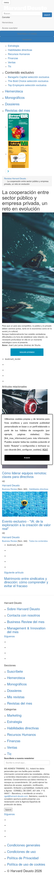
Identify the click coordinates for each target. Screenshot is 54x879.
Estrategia (13, 45)
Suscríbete (15, 671)
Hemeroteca (7, 22)
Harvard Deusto (11, 485)
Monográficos (15, 97)
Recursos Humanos (19, 54)
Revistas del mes (17, 110)
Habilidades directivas (20, 50)
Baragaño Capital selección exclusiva (28, 77)
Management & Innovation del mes (26, 630)
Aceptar (27, 458)
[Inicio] (27, 8)
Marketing (14, 715)
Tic (9, 66)
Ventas (12, 62)
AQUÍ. (45, 449)
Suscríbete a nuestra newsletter (19, 758)
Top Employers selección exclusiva (27, 85)
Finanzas (13, 58)
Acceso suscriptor (10, 28)
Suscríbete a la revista (27, 33)
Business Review (9, 489)
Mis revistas (16, 696)
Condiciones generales (23, 845)
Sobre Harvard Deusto (23, 608)
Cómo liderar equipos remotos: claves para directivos (24, 474)
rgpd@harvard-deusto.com (16, 796)
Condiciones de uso (21, 851)
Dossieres (12, 103)
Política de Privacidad (22, 857)
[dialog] (27, 439)
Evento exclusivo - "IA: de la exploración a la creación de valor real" (26, 525)
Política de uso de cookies (26, 864)
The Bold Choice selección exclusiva (28, 81)
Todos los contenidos (38, 541)
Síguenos (9, 636)
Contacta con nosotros (23, 615)
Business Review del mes (25, 621)
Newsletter (27, 39)
